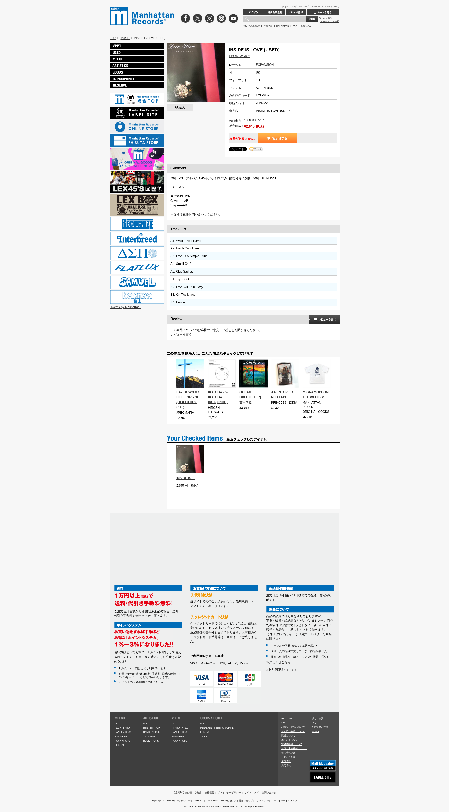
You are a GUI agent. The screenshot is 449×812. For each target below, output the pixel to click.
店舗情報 (268, 26)
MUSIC (125, 38)
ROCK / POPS (122, 740)
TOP (113, 38)
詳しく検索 (326, 17)
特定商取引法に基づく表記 (187, 792)
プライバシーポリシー (229, 792)
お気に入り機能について (294, 748)
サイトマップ (251, 792)
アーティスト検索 (329, 21)
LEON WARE (239, 56)
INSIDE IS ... (185, 478)
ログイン (253, 12)
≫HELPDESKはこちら (282, 670)
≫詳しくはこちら (278, 662)
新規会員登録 (274, 12)
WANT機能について (291, 744)
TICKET (204, 736)
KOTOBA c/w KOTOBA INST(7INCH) (218, 397)
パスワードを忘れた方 (293, 727)
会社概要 (209, 792)
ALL (117, 723)
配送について (288, 735)
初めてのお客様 (251, 26)
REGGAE (120, 745)
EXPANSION (265, 64)
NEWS (315, 731)
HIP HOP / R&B (180, 728)
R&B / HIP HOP (123, 728)
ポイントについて (290, 739)
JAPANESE (121, 736)
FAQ (295, 26)
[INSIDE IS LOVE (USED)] (180, 106)
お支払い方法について (293, 731)
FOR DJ (204, 732)
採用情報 (286, 765)
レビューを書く (181, 334)
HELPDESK (282, 26)
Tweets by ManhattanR (125, 307)
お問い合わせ (308, 26)
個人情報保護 (288, 752)
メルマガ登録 (296, 12)
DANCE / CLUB (123, 732)
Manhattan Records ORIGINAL (217, 728)
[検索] (312, 19)
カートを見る (323, 12)
